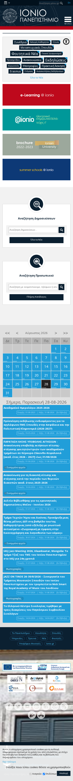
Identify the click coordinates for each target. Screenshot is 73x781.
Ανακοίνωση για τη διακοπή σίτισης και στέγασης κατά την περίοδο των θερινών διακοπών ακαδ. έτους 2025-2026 (31, 478)
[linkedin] (45, 706)
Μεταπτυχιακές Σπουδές (36, 47)
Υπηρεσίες (17, 638)
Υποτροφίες (30, 66)
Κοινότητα (40, 633)
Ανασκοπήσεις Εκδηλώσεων (49, 71)
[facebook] (9, 706)
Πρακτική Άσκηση (53, 66)
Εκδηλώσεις (55, 60)
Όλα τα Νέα (36, 77)
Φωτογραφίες (13, 569)
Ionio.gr (50, 643)
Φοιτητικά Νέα (25, 53)
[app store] (41, 714)
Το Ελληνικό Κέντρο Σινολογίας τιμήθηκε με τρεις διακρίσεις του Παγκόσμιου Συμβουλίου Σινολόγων (34, 609)
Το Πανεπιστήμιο (21, 633)
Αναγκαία (36, 773)
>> (65, 333)
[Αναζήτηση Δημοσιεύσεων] (36, 204)
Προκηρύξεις (13, 59)
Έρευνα (32, 638)
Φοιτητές (56, 638)
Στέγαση (29, 71)
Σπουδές (56, 633)
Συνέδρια (20, 42)
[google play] (32, 714)
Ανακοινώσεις (32, 60)
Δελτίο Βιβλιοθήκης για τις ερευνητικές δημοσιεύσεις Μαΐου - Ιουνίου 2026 (30, 502)
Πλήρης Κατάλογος (36, 296)
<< (7, 333)
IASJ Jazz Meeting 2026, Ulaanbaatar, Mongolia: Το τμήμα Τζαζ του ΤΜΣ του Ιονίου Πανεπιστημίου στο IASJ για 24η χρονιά (36, 554)
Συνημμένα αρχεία (16, 467)
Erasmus (15, 71)
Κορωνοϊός (13, 65)
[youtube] (27, 706)
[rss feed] (64, 706)
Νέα (44, 638)
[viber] (55, 706)
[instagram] (36, 706)
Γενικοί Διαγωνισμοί (51, 53)
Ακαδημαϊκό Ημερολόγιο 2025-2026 (27, 407)
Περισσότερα (9, 761)
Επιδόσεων (51, 773)
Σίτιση (56, 42)
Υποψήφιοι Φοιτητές (30, 643)
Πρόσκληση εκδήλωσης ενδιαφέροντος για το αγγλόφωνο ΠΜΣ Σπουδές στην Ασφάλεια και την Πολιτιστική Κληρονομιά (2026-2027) (36, 424)
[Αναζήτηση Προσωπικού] (36, 261)
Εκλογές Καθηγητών (39, 42)
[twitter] (18, 706)
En (69, 2)
